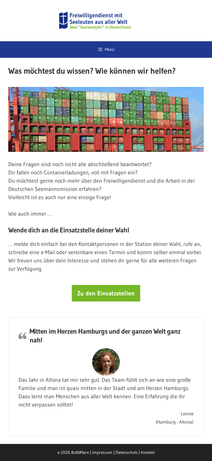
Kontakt (148, 452)
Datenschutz (126, 452)
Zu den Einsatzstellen (106, 293)
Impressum (102, 452)
